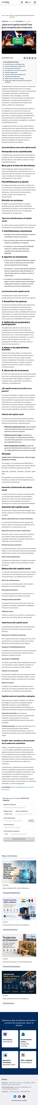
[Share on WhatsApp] (35, 58)
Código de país (8, 811)
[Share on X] (27, 58)
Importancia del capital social (12, 76)
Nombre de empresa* (10, 804)
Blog (7, 15)
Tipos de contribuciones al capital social (15, 66)
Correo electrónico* (9, 818)
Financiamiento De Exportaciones (11, 893)
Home (3, 15)
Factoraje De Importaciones (10, 929)
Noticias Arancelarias (8, 1003)
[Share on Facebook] (25, 58)
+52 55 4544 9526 (14, 1091)
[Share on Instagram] (32, 58)
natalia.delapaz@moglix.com (10, 1089)
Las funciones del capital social (13, 68)
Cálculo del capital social (11, 72)
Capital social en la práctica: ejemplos (14, 78)
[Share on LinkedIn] (30, 58)
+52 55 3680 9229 (25, 1091)
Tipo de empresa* (9, 824)
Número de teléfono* (22, 811)
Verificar (31, 820)
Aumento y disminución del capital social (15, 74)
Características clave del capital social (14, 64)
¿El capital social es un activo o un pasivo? (15, 70)
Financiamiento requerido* (12, 831)
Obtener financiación (19, 839)
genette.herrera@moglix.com (22, 1087)
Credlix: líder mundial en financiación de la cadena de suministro (18, 81)
